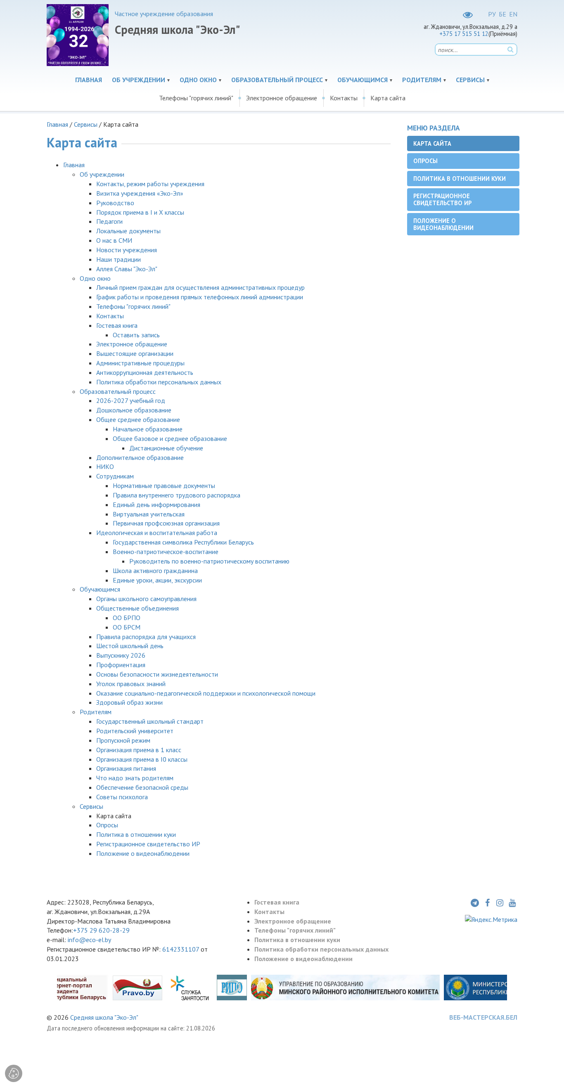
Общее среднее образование (138, 419)
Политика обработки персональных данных (158, 382)
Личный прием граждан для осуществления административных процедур (200, 287)
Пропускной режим (124, 740)
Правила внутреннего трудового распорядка (176, 495)
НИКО (105, 466)
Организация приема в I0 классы (141, 759)
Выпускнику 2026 (120, 655)
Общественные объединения (137, 608)
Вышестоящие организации (134, 353)
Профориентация (120, 665)
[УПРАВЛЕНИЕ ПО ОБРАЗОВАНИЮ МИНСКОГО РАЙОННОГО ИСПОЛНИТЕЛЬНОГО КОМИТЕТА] (345, 987)
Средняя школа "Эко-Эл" (104, 1017)
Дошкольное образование (133, 410)
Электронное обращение (281, 98)
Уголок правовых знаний (131, 684)
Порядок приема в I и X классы (140, 212)
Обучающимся (362, 80)
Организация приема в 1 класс (138, 750)
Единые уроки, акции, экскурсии (157, 580)
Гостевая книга (116, 325)
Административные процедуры (140, 363)
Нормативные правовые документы (164, 485)
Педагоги (109, 221)
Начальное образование (147, 429)
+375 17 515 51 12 (463, 34)
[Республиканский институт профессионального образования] (232, 987)
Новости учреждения (126, 250)
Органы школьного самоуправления (146, 598)
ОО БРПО (126, 617)
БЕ (502, 14)
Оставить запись (136, 335)
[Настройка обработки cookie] (13, 1073)
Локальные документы (128, 231)
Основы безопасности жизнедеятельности (157, 674)
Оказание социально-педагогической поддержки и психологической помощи (205, 693)
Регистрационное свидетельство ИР (148, 844)
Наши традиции (118, 259)
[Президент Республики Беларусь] (61, 987)
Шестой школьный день (130, 646)
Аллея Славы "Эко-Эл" (126, 269)
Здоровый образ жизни (129, 702)
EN (513, 14)
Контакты (344, 98)
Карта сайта (387, 98)
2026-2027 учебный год (130, 400)
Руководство (115, 203)
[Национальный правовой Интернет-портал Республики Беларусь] (137, 987)
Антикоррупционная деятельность (144, 372)
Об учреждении (138, 80)
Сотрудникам (115, 476)
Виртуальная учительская (149, 514)
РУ (492, 14)
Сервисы (470, 80)
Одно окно (198, 80)
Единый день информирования (156, 504)
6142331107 (181, 949)
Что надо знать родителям (134, 778)
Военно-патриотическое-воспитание (165, 551)
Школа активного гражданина (155, 570)
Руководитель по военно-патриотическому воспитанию (209, 561)
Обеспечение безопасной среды (142, 787)
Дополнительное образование (140, 457)
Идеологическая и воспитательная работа (156, 532)
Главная (88, 80)
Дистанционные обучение (166, 448)
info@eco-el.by (89, 939)
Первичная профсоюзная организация (166, 523)
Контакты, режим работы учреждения (150, 184)
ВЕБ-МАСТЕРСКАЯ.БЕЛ (483, 1017)
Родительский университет (134, 731)
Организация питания (126, 768)
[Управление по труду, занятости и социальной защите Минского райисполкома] (189, 987)
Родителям (421, 80)
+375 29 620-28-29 (101, 930)
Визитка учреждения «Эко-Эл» (139, 193)
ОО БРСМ (126, 627)
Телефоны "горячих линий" (196, 98)
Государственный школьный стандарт (150, 721)
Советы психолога (122, 797)
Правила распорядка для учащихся (146, 636)
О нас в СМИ (114, 240)
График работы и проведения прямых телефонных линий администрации (199, 297)
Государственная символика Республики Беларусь (183, 542)
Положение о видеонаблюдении (143, 853)
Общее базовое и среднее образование (170, 438)
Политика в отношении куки (136, 834)
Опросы (107, 825)
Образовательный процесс (277, 80)
